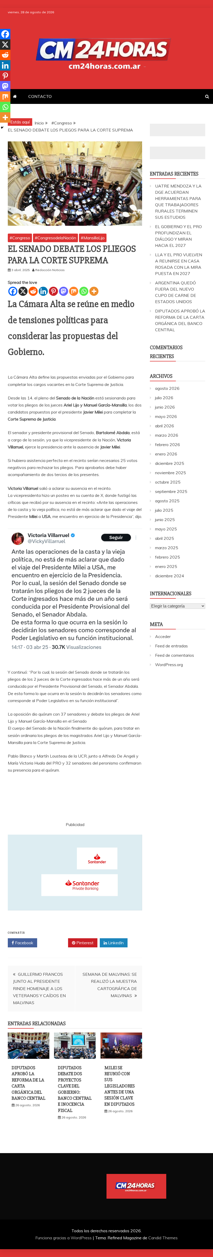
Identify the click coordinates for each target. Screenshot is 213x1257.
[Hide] (2, 128)
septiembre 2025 (171, 491)
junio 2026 (165, 407)
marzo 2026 (166, 435)
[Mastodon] (63, 291)
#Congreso (20, 237)
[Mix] (73, 291)
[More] (93, 291)
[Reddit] (33, 291)
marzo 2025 (166, 547)
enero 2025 (166, 566)
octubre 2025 (168, 482)
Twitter (54, 942)
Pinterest (84, 942)
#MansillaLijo (93, 237)
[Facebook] (12, 291)
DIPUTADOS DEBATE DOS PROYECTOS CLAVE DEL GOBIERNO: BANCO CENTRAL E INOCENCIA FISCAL (75, 1089)
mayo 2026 (166, 416)
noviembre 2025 (170, 472)
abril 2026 (164, 425)
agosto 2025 (167, 500)
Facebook (23, 942)
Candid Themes (163, 1237)
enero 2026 (166, 453)
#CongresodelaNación (55, 237)
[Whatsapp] (83, 291)
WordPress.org (169, 664)
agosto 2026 (167, 388)
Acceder (163, 636)
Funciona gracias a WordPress (64, 1237)
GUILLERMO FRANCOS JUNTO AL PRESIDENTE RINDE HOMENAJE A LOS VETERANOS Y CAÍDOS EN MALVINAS (39, 988)
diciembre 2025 (169, 463)
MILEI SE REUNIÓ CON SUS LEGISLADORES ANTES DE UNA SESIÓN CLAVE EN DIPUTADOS (119, 1086)
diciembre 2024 (169, 575)
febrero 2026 (167, 444)
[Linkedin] (43, 291)
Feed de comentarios (174, 655)
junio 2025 (165, 519)
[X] (23, 291)
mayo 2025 (166, 528)
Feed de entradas (171, 645)
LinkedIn (115, 942)
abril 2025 (164, 538)
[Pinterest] (53, 291)
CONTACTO (40, 96)
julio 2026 (164, 397)
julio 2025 (164, 510)
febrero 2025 (167, 557)
